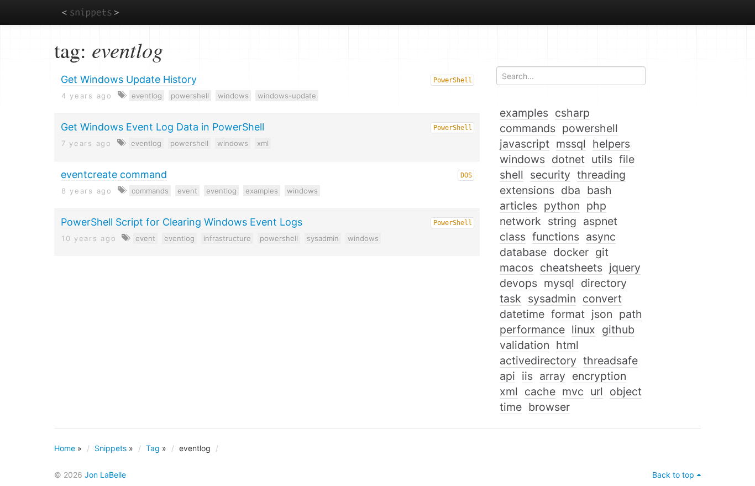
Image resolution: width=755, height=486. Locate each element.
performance (532, 329)
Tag (153, 448)
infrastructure (227, 238)
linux (583, 329)
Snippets (111, 448)
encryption (599, 376)
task (510, 298)
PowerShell (452, 80)
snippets (90, 12)
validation (524, 345)
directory (604, 283)
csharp (572, 112)
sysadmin (323, 238)
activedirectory (538, 360)
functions (555, 236)
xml (263, 143)
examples (261, 190)
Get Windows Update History (129, 79)
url (596, 391)
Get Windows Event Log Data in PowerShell (162, 127)
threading (601, 174)
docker (571, 252)
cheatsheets (571, 267)
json (601, 314)
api (507, 376)
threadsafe (610, 360)
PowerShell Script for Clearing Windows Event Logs (181, 222)
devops (518, 283)
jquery (625, 267)
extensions (527, 190)
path (630, 314)
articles (518, 205)
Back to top (673, 474)
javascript (524, 143)
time (511, 407)
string (562, 221)
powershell (190, 95)
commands (150, 190)
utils (601, 159)
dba (570, 190)
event (187, 190)
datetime (522, 314)
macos (516, 267)
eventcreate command (114, 174)
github (618, 329)
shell (511, 174)
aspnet (600, 221)
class (513, 236)
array (552, 376)
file (627, 159)
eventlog (147, 95)
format (568, 314)
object (626, 391)
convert (602, 298)
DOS (466, 175)
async (601, 236)
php (596, 205)
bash (599, 190)
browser (549, 407)
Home (64, 448)
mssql (571, 143)
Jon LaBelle (105, 474)
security (550, 174)
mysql (559, 283)
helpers (611, 143)
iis (527, 376)
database (523, 252)
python (562, 205)
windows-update (287, 95)
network (520, 221)
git (602, 252)
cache (540, 391)
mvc (573, 391)
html (567, 345)
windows (233, 95)
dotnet (568, 159)
